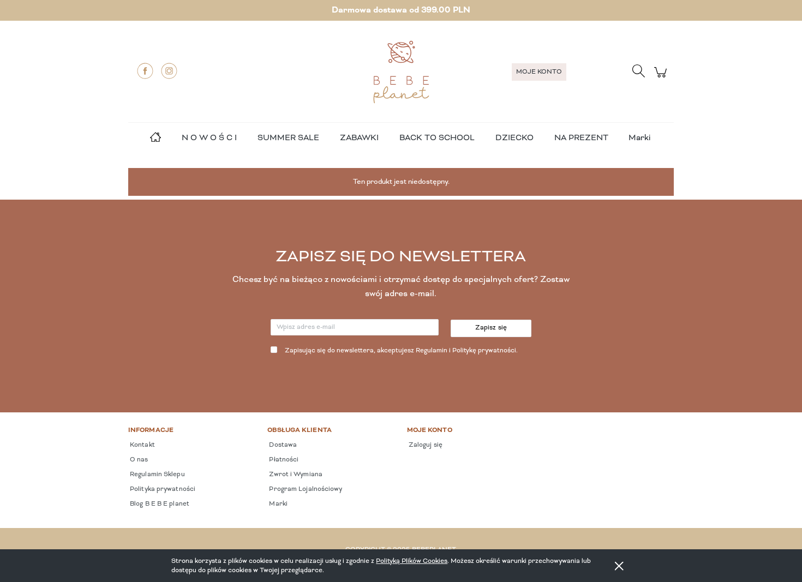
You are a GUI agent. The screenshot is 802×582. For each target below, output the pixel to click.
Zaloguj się (424, 445)
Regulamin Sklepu (156, 474)
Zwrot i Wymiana (294, 474)
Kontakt (141, 445)
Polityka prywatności (161, 489)
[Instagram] (169, 71)
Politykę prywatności (484, 350)
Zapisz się (491, 327)
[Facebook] (145, 71)
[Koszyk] (662, 78)
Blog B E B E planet (158, 504)
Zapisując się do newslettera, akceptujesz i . (401, 350)
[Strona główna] (401, 72)
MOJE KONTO (539, 72)
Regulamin (431, 350)
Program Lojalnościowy (304, 489)
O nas (138, 459)
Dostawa (282, 445)
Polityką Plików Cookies (411, 561)
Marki (639, 138)
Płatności (282, 459)
